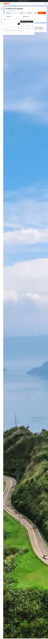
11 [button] (4, 26)
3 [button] (25, 21)
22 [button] (13, 28)
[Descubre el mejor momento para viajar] (1, 17)
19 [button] (6, 28)
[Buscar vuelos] (1, 6)
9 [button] (23, 23)
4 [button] (4, 23)
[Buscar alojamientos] (1, 8)
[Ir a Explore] (1, 13)
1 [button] (13, 21)
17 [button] (25, 26)
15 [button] (13, 26)
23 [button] (15, 28)
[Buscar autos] (1, 10)
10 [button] (25, 23)
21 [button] (11, 28)
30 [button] (15, 30)
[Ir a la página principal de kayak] (6, 3)
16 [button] (15, 26)
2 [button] (23, 21)
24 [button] (25, 28)
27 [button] (32, 28)
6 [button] (32, 21)
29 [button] (13, 30)
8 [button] (13, 23)
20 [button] (8, 28)
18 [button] (4, 28)
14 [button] (11, 26)
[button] (47, 1)
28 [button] (11, 30)
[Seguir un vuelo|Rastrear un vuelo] (1, 15)
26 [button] (6, 30)
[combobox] (13, 13)
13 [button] (32, 23)
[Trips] (1, 20)
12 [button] (6, 26)
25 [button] (4, 30)
